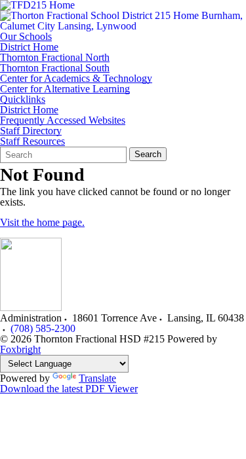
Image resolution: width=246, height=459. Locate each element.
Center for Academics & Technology (76, 78)
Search (147, 154)
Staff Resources (32, 141)
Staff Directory (31, 131)
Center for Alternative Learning (65, 89)
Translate (97, 378)
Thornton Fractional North (55, 57)
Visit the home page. (42, 222)
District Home (29, 47)
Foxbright (20, 349)
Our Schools (26, 36)
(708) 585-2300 (42, 328)
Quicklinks (22, 99)
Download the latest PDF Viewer (69, 388)
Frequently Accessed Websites (62, 120)
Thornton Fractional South (55, 68)
